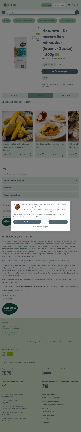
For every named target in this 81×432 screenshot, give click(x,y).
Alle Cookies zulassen (58, 222)
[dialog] (40, 216)
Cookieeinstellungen (40, 227)
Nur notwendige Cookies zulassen (27, 222)
